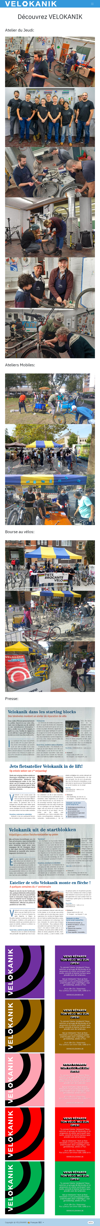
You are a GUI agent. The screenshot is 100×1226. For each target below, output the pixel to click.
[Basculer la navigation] (92, 4)
